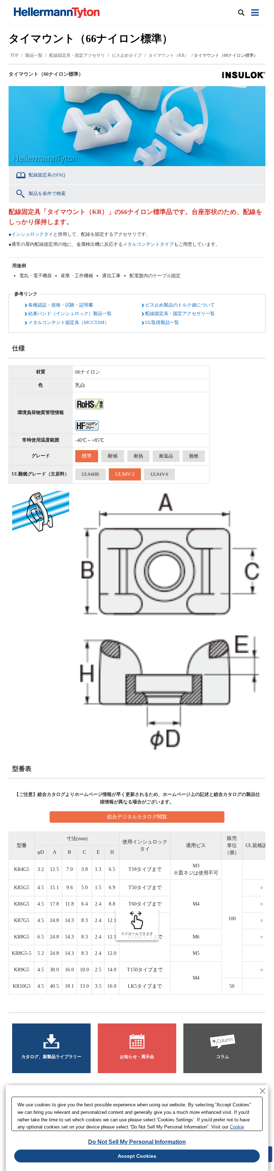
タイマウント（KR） (168, 55)
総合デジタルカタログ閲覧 (137, 816)
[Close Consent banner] (262, 1091)
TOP (14, 55)
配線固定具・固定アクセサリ (77, 55)
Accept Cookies (137, 1156)
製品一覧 (33, 55)
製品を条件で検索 (47, 193)
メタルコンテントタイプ (148, 244)
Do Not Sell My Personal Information (137, 1142)
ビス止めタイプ (127, 55)
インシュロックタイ (32, 234)
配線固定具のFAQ (47, 175)
